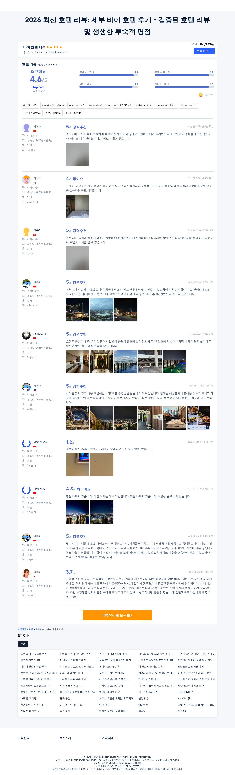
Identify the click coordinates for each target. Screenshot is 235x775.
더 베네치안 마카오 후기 (73, 660)
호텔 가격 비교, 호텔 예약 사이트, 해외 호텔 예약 (197, 704)
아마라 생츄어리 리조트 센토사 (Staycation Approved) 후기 (157, 685)
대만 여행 (104, 704)
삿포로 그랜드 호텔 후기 (112, 672)
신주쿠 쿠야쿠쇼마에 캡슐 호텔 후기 (197, 672)
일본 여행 (65, 711)
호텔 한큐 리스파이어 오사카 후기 (39, 672)
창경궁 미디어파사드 (71, 704)
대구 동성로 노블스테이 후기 (36, 679)
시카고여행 (184, 698)
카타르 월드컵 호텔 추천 (112, 711)
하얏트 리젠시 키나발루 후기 (75, 653)
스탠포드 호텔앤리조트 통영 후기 (156, 660)
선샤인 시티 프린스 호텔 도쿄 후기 (196, 679)
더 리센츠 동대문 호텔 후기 (114, 679)
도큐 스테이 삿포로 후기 (34, 653)
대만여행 (143, 704)
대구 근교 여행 (28, 698)
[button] (204, 51)
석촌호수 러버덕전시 (32, 704)
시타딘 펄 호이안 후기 (111, 685)
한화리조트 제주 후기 (110, 666)
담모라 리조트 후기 (31, 660)
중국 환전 (65, 698)
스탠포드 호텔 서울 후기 (191, 666)
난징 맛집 (143, 698)
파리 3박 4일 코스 (148, 692)
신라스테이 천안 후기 (71, 672)
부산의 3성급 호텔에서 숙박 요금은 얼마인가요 (79, 692)
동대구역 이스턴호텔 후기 (113, 653)
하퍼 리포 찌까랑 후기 (72, 685)
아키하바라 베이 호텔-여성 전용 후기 (197, 660)
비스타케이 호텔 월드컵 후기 (36, 685)
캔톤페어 (183, 711)
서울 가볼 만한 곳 (30, 711)
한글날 (142, 711)
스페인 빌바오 (185, 692)
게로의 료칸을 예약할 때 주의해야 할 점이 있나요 (118, 698)
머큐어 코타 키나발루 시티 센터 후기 (197, 653)
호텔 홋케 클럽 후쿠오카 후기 (115, 660)
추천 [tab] (22, 643)
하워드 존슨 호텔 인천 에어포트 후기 (79, 666)
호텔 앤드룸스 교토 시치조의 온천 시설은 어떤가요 (40, 692)
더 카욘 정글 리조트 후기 (151, 666)
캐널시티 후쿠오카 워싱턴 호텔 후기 (157, 672)
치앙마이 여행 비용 (109, 692)
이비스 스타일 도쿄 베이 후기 (154, 653)
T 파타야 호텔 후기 (148, 679)
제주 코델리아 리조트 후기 (192, 685)
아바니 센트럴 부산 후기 (34, 666)
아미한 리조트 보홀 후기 (73, 679)
